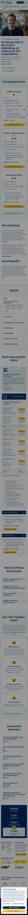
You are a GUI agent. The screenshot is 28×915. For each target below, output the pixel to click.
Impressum (7, 903)
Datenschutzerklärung (18, 903)
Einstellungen (15, 907)
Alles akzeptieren (15, 911)
